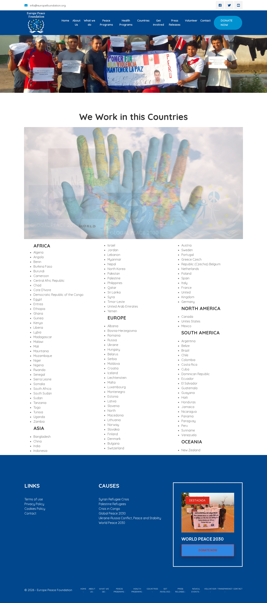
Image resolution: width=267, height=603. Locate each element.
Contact (205, 20)
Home (65, 20)
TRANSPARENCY (224, 589)
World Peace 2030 (112, 523)
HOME (83, 589)
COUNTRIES (152, 589)
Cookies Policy (34, 509)
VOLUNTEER (210, 589)
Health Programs (126, 22)
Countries (143, 20)
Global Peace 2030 (112, 513)
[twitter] (229, 5)
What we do (89, 22)
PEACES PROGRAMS (119, 590)
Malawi (38, 342)
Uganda (39, 417)
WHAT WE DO (104, 590)
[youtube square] (238, 5)
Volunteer (191, 20)
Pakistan (114, 273)
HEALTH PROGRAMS (136, 590)
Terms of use (33, 499)
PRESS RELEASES (179, 590)
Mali (36, 346)
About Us (76, 22)
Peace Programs (106, 22)
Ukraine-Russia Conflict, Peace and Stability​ (130, 518)
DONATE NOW (226, 23)
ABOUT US (92, 590)
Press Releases (174, 22)
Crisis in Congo (109, 509)
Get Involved (158, 22)
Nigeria (38, 365)
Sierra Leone (42, 379)
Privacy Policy (34, 504)
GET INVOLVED (165, 590)
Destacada (197, 500)
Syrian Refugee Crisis (114, 499)
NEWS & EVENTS (195, 590)
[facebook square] (220, 5)
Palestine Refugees (112, 504)
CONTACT (238, 589)
